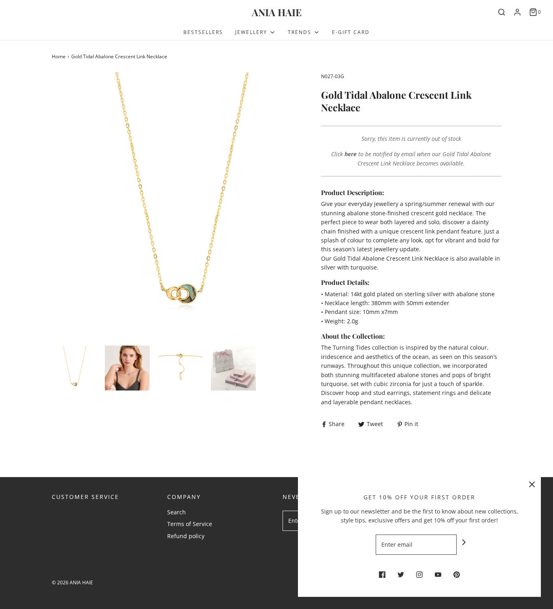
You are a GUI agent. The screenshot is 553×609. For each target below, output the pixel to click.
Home (59, 56)
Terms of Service (189, 524)
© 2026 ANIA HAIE (72, 582)
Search (176, 512)
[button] (74, 368)
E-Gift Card (351, 32)
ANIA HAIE (277, 12)
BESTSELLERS (203, 32)
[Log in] (517, 12)
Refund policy (185, 536)
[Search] (501, 12)
